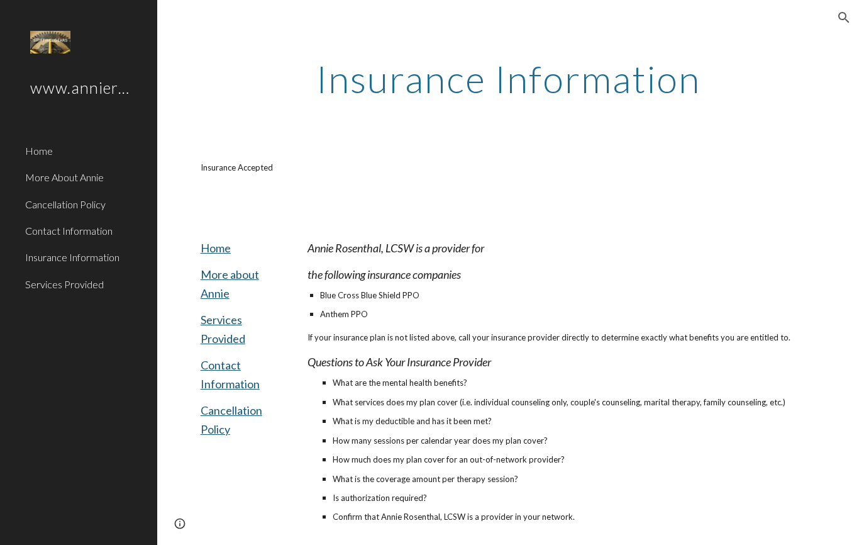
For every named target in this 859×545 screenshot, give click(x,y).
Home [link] (39, 151)
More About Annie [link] (64, 177)
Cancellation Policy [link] (65, 204)
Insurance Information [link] (72, 257)
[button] (844, 18)
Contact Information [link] (69, 231)
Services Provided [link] (64, 284)
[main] (508, 78)
